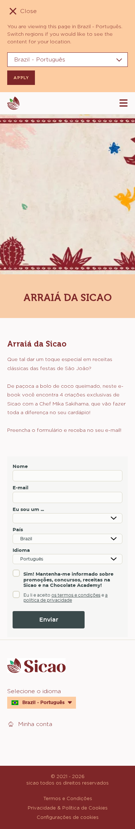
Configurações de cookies (68, 817)
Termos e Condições (67, 798)
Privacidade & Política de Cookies (68, 807)
